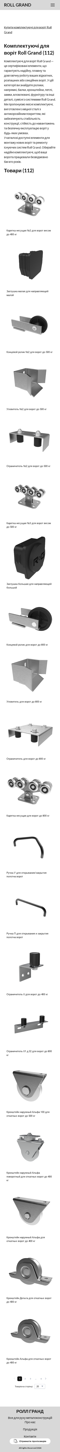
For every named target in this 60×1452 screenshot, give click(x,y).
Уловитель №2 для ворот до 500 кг (26, 409)
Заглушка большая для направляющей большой (29, 586)
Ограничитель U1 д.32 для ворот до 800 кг (29, 1053)
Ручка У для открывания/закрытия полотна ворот (26, 874)
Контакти (30, 1436)
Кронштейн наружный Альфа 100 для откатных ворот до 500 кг (28, 1114)
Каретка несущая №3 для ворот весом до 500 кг (28, 525)
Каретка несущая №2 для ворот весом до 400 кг (28, 232)
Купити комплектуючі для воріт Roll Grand (28, 29)
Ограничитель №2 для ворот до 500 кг (28, 466)
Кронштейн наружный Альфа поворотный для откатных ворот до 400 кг (29, 1176)
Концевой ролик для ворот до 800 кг (27, 645)
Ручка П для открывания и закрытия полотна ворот (27, 935)
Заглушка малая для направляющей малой (27, 293)
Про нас (30, 1422)
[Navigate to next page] (45, 1378)
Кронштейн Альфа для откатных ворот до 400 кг (28, 1361)
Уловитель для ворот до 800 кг (24, 702)
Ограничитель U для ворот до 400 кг (27, 994)
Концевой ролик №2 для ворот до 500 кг (29, 352)
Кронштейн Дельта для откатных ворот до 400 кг (29, 1300)
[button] (30, 1441)
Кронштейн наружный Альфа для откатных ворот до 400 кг (25, 1239)
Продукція (30, 1429)
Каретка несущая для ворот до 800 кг (27, 816)
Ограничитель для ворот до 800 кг (26, 759)
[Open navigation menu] (52, 5)
